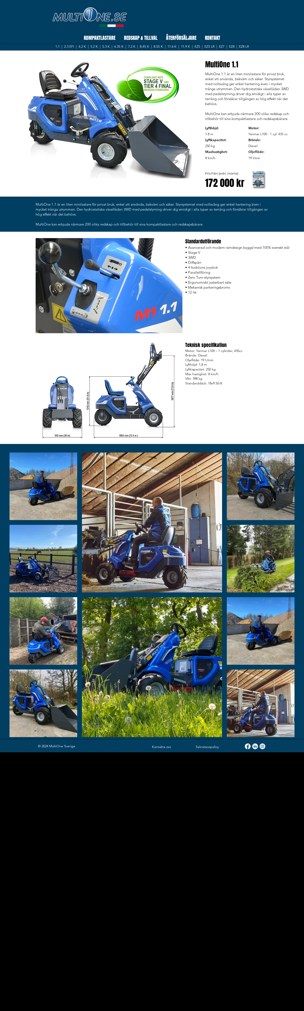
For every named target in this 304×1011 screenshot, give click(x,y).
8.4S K (145, 46)
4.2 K (83, 46)
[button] (109, 285)
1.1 (58, 46)
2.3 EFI (69, 46)
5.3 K (106, 46)
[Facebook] (248, 746)
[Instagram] (262, 746)
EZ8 (231, 46)
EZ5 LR (209, 46)
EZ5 (197, 46)
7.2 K (132, 46)
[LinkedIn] (255, 746)
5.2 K (94, 46)
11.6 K (171, 46)
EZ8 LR (244, 46)
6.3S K (119, 46)
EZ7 (221, 46)
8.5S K (159, 46)
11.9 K (185, 46)
